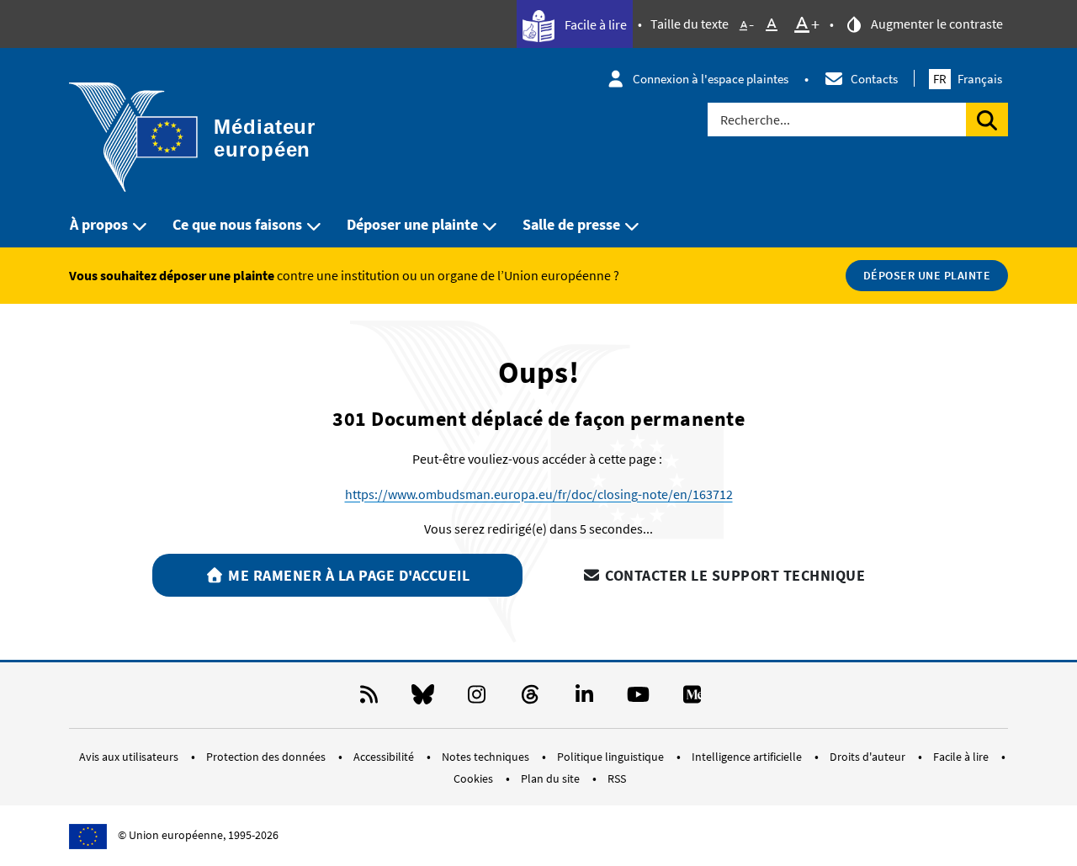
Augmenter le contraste (935, 23)
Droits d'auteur (869, 756)
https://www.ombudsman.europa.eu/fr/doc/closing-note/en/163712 (539, 494)
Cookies (475, 778)
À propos (99, 224)
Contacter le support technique (734, 575)
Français (967, 79)
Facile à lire (594, 24)
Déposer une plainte (412, 224)
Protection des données (267, 756)
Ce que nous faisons (237, 224)
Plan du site (551, 778)
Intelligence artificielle (748, 756)
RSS (616, 778)
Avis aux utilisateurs (130, 756)
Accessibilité (384, 756)
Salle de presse (571, 224)
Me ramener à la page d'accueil (347, 575)
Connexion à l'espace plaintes (710, 79)
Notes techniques (487, 756)
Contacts (874, 79)
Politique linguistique (611, 756)
